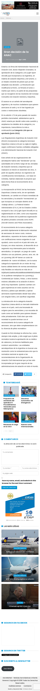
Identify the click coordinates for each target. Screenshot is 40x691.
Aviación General (9, 395)
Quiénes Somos (15, 686)
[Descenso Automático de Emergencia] (29, 391)
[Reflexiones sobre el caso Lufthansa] (20, 542)
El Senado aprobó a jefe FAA (20, 606)
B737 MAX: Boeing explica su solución (20, 579)
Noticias (7, 47)
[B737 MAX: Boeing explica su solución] (20, 569)
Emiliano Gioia (27, 689)
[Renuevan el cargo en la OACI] (11, 417)
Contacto (27, 686)
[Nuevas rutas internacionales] (29, 417)
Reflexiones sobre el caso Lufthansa (20, 552)
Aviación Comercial (28, 395)
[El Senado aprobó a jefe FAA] (20, 596)
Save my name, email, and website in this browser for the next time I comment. (19, 481)
